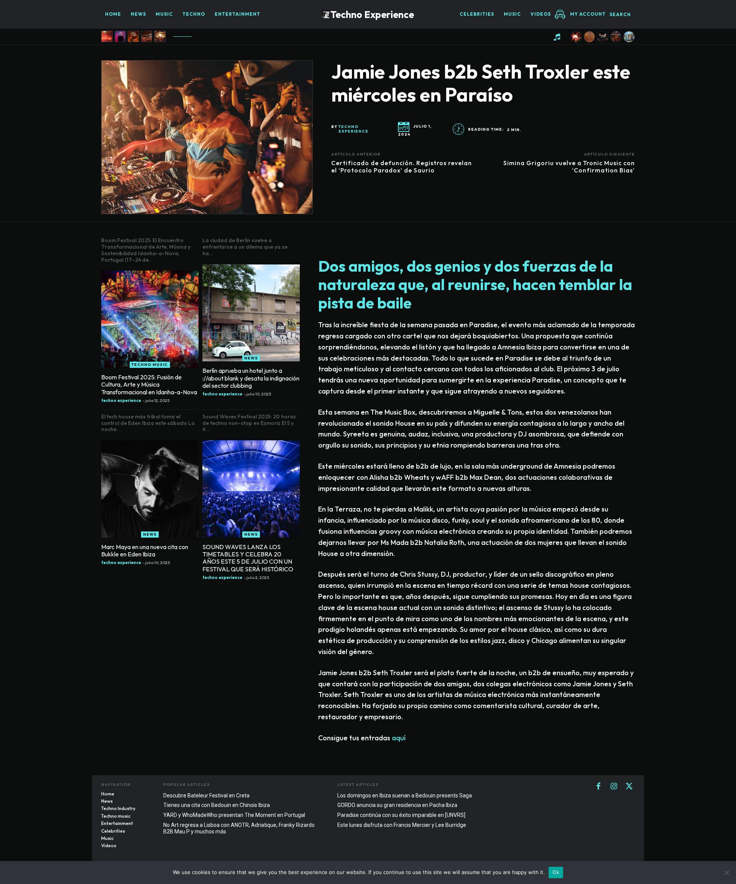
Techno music (149, 364)
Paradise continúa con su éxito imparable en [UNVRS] (401, 815)
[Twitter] (629, 786)
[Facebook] (598, 786)
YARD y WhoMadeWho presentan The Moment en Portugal (234, 815)
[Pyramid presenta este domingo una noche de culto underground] (159, 36)
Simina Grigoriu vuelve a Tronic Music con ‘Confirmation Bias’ (569, 166)
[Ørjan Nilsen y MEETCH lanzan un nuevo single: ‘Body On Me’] (120, 36)
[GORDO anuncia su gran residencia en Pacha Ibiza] (589, 36)
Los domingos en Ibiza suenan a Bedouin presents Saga (404, 795)
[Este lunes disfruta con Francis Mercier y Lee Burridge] (616, 36)
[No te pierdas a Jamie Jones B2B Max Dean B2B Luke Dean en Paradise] (107, 36)
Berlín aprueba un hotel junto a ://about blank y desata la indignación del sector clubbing (250, 378)
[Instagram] (613, 786)
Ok (555, 872)
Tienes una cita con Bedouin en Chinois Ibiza (216, 805)
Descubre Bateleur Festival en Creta (206, 795)
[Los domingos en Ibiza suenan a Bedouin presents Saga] (576, 36)
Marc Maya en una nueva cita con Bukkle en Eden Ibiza (144, 550)
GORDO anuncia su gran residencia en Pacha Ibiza (397, 805)
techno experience (353, 129)
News (251, 358)
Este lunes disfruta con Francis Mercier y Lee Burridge (401, 825)
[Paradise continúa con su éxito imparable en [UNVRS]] (602, 36)
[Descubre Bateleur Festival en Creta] (629, 36)
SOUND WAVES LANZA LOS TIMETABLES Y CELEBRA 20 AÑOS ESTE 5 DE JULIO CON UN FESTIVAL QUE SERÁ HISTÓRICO (247, 558)
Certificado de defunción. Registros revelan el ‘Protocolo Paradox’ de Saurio (401, 166)
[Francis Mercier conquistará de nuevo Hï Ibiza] (133, 36)
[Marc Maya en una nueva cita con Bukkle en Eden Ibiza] (150, 489)
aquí (399, 737)
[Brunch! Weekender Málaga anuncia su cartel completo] (146, 36)
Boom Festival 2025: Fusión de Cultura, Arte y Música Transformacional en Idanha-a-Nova (149, 384)
